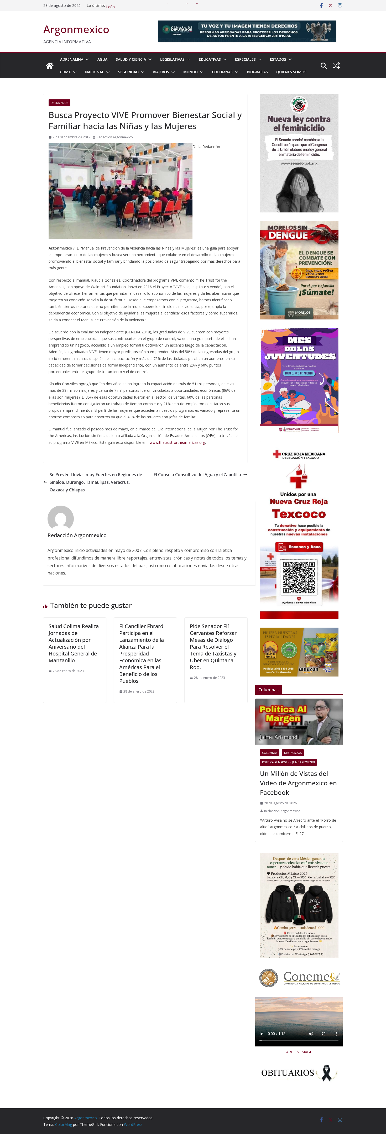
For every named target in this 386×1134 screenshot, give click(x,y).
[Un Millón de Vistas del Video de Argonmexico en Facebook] (299, 722)
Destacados (59, 103)
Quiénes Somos (291, 71)
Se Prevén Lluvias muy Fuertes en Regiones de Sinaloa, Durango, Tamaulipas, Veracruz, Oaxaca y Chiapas (96, 482)
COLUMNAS (222, 71)
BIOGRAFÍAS (257, 71)
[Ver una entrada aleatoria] (336, 65)
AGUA (102, 59)
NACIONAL (94, 71)
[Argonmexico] (49, 65)
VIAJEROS (161, 71)
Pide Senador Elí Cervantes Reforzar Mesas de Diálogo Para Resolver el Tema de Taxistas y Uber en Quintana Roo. (213, 647)
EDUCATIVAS (210, 59)
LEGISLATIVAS (172, 59)
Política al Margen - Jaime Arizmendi (288, 762)
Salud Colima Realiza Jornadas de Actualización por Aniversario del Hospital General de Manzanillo (74, 643)
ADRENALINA (71, 59)
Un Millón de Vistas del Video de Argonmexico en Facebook (298, 783)
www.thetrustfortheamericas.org (177, 442)
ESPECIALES (245, 59)
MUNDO (190, 71)
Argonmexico (76, 29)
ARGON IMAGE (299, 1051)
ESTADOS (278, 59)
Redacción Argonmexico (115, 137)
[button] (86, 59)
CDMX (65, 71)
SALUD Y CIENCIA (131, 59)
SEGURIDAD (128, 71)
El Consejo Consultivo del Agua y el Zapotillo (197, 474)
